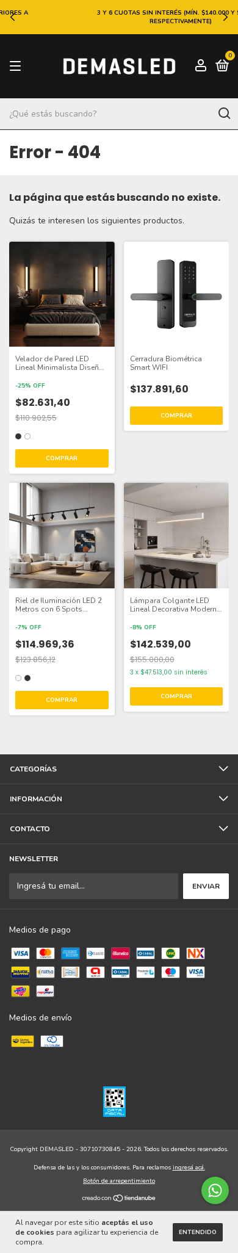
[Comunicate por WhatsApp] (215, 1190)
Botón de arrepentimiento (119, 1181)
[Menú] (17, 67)
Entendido (198, 1232)
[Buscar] (224, 114)
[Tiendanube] (119, 1199)
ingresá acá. (189, 1167)
